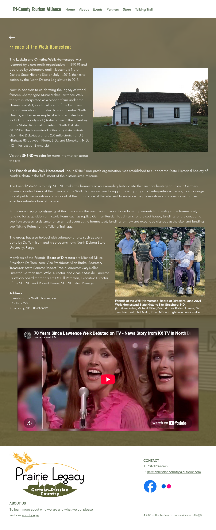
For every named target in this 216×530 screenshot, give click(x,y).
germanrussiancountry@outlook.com (174, 472)
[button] (150, 110)
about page (30, 515)
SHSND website (34, 156)
